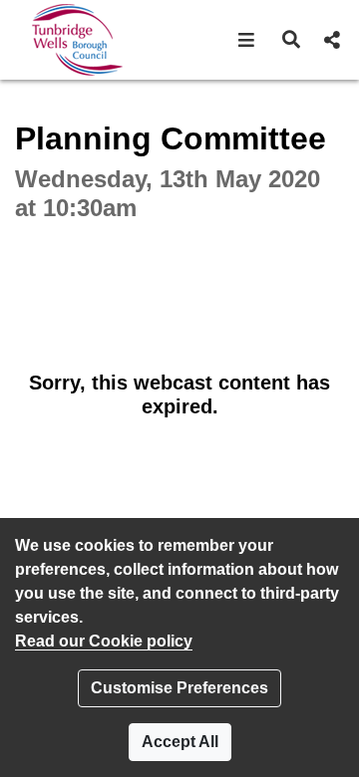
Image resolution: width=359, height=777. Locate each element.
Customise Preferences (179, 687)
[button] (246, 40)
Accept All (180, 741)
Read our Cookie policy (103, 641)
